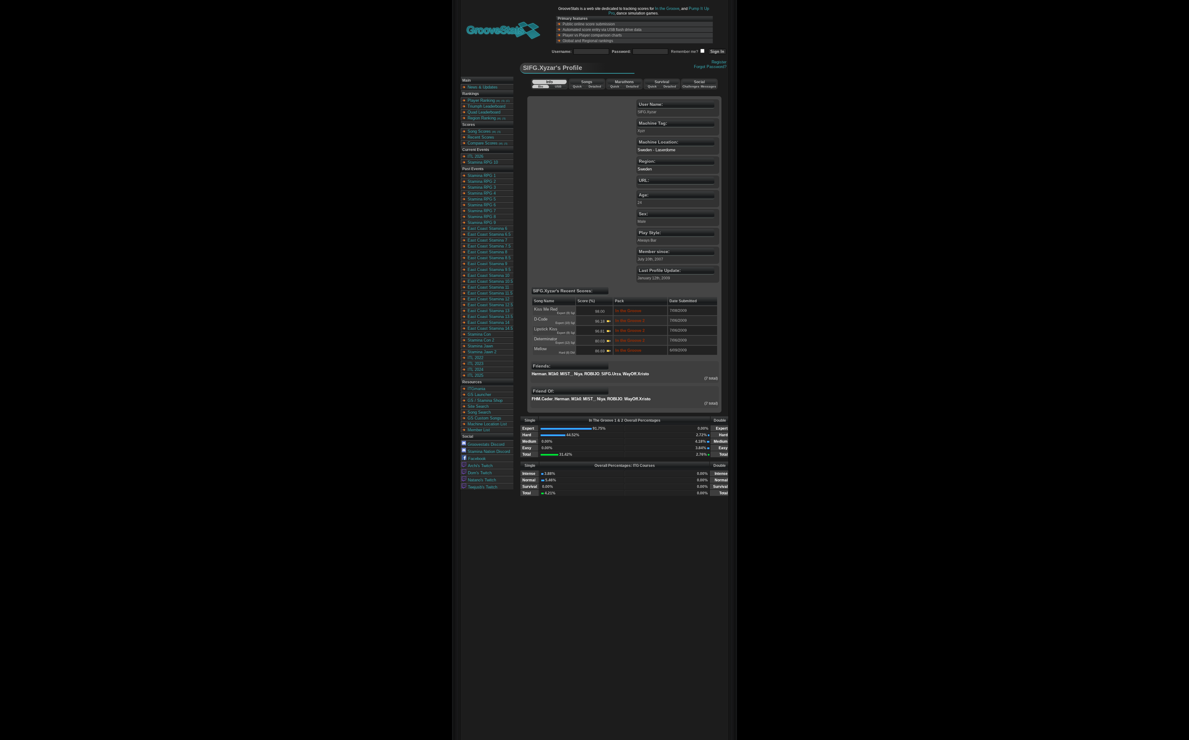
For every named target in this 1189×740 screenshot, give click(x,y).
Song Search (479, 412)
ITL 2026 (475, 156)
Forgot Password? (710, 66)
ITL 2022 (475, 357)
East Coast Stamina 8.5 (489, 258)
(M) (498, 101)
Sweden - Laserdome (656, 150)
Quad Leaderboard (484, 112)
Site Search (478, 406)
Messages (708, 86)
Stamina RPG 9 (482, 222)
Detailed (595, 86)
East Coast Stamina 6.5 (489, 234)
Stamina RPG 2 (482, 181)
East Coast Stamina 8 (487, 252)
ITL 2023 (475, 363)
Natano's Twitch (482, 480)
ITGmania (476, 388)
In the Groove (667, 8)
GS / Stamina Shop (485, 400)
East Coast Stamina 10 (488, 275)
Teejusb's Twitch (482, 487)
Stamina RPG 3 (482, 187)
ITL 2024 (475, 369)
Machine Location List (487, 424)
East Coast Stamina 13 (488, 310)
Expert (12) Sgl (565, 342)
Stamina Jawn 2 (482, 352)
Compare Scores (483, 143)
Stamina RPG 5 (482, 199)
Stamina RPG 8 (482, 216)
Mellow (540, 348)
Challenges (690, 86)
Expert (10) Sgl (565, 323)
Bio (540, 86)
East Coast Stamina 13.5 (490, 316)
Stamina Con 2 (481, 340)
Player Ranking (481, 100)
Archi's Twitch (480, 465)
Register (719, 62)
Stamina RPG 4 (482, 193)
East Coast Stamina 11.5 (490, 293)
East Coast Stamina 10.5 (490, 281)
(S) (503, 101)
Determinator (545, 339)
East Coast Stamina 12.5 (490, 305)
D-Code (540, 319)
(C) (508, 101)
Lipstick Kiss (545, 329)
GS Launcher (479, 394)
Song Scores (479, 131)
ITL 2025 (475, 375)
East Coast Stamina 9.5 (489, 269)
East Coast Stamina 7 (487, 240)
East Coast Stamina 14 (488, 322)
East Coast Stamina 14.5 (490, 328)
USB (558, 86)
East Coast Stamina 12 (488, 299)
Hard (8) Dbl (567, 352)
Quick (577, 86)
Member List (479, 430)
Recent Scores (481, 137)
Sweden (645, 169)
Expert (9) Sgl (566, 313)
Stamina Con (479, 334)
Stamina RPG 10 (483, 162)
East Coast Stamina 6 (487, 228)
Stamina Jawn (480, 346)
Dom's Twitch (480, 473)
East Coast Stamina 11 (488, 287)
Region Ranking (482, 118)
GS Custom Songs (484, 418)
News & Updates (483, 87)
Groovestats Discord (486, 444)
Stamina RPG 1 (482, 175)
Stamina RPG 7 (482, 211)
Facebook (477, 458)
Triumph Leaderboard (486, 106)
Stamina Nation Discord (489, 451)
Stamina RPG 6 (482, 205)
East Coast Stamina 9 (487, 263)
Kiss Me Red (545, 309)
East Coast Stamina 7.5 (489, 246)
